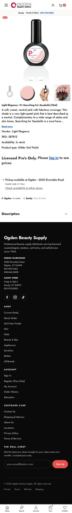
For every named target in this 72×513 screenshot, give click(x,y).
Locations (9, 428)
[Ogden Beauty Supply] (21, 5)
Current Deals (11, 312)
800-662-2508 (11, 272)
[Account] (53, 5)
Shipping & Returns (14, 417)
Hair (6, 328)
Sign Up (60, 464)
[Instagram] (15, 297)
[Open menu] (6, 5)
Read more (7, 126)
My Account (10, 386)
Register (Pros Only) (14, 381)
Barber (7, 356)
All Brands (9, 361)
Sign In (7, 375)
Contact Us (9, 411)
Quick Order (10, 318)
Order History (11, 391)
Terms (17, 489)
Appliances (10, 345)
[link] (65, 509)
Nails (6, 334)
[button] (31, 80)
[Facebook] (7, 297)
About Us (9, 422)
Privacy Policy (11, 433)
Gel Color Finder (12, 323)
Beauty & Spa (11, 339)
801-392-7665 (11, 268)
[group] (10, 93)
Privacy (7, 489)
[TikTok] (23, 297)
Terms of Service (12, 438)
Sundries (8, 350)
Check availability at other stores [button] (24, 188)
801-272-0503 (47, 13)
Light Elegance (20, 131)
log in (53, 157)
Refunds (27, 489)
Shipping (39, 489)
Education (9, 397)
